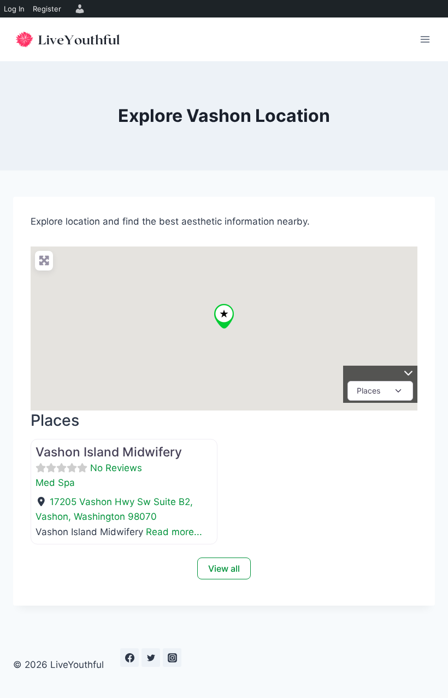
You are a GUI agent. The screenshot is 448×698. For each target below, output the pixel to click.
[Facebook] (129, 657)
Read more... (174, 531)
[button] (224, 316)
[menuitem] (78, 8)
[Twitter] (151, 657)
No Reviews (116, 467)
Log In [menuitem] (14, 8)
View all (224, 568)
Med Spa (55, 482)
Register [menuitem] (47, 8)
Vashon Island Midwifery (109, 452)
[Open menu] (425, 39)
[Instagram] (172, 657)
